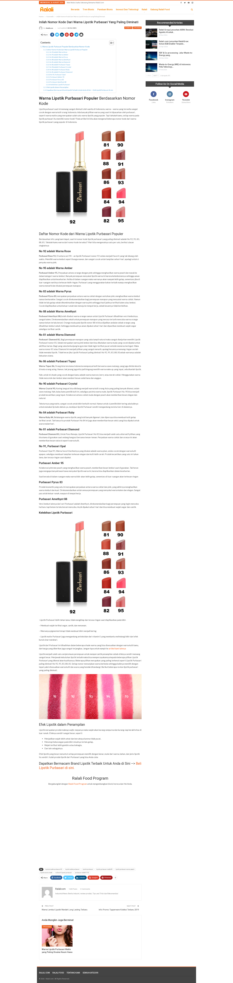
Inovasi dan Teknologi (127, 9)
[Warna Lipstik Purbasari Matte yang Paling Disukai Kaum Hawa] (57, 936)
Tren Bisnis (88, 9)
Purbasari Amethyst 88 (58, 82)
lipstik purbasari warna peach (125, 869)
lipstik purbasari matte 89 (104, 869)
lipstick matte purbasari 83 (53, 869)
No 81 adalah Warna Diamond (59, 62)
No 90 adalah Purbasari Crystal (60, 67)
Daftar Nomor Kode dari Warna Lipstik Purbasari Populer (67, 50)
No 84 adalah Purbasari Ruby (59, 69)
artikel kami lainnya (117, 648)
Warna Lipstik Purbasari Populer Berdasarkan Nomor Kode (66, 47)
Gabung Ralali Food (160, 9)
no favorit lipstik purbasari (63, 872)
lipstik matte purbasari (72, 869)
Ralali (144, 9)
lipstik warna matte (46, 872)
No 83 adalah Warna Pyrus (58, 57)
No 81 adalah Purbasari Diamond (60, 72)
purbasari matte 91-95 (82, 872)
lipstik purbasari (88, 869)
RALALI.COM (44, 973)
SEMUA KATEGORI (90, 973)
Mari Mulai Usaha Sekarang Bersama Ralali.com (85, 3)
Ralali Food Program (77, 784)
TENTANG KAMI (73, 973)
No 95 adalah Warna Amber (58, 55)
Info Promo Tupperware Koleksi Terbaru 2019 (119, 909)
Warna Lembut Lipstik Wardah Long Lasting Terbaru (64, 909)
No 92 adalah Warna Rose (58, 52)
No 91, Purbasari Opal (58, 74)
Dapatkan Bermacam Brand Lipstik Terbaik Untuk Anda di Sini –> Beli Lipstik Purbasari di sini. (79, 90)
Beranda (75, 9)
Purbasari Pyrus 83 (57, 79)
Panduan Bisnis (105, 9)
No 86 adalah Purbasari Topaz (59, 64)
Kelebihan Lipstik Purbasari (60, 84)
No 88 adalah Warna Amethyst (59, 60)
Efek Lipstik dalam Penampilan (57, 87)
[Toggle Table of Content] (110, 43)
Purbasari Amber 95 (57, 77)
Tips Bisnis (137, 27)
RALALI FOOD (58, 973)
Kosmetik (128, 27)
